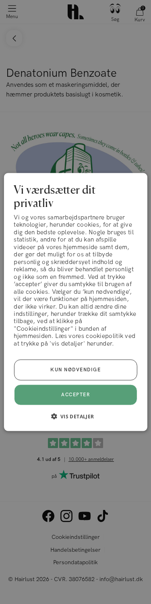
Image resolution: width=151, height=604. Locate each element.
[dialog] (75, 302)
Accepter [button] (75, 395)
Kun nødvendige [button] (75, 370)
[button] (75, 416)
